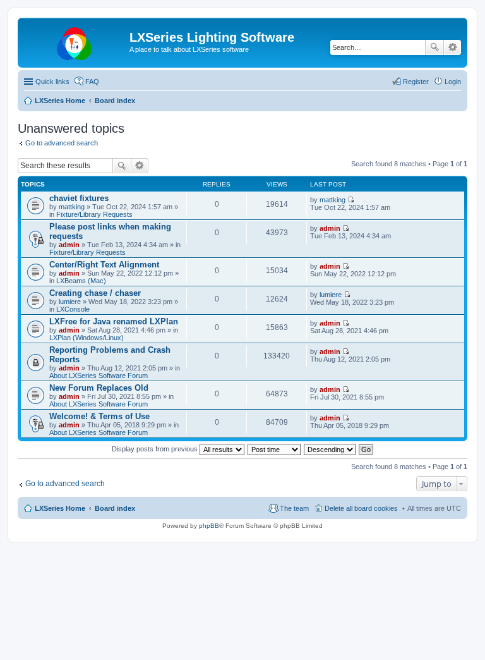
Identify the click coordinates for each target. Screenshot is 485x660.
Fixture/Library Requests (94, 214)
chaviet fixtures (79, 198)
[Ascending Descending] (330, 449)
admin (69, 244)
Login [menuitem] (453, 81)
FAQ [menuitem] (92, 81)
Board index (115, 508)
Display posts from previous (156, 449)
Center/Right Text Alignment (104, 264)
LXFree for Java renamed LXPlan (113, 321)
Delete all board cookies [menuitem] (361, 508)
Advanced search (452, 47)
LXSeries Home (60, 508)
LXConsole (73, 309)
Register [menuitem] (416, 81)
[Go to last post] (350, 200)
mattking (72, 207)
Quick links (52, 81)
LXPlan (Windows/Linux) (86, 337)
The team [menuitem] (294, 508)
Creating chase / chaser (95, 293)
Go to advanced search (61, 143)
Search (434, 47)
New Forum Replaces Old (98, 388)
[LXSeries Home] (75, 41)
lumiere (70, 301)
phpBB (209, 525)
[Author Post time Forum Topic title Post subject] (275, 449)
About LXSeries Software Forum (98, 375)
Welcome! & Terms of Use (99, 416)
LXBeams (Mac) (81, 280)
